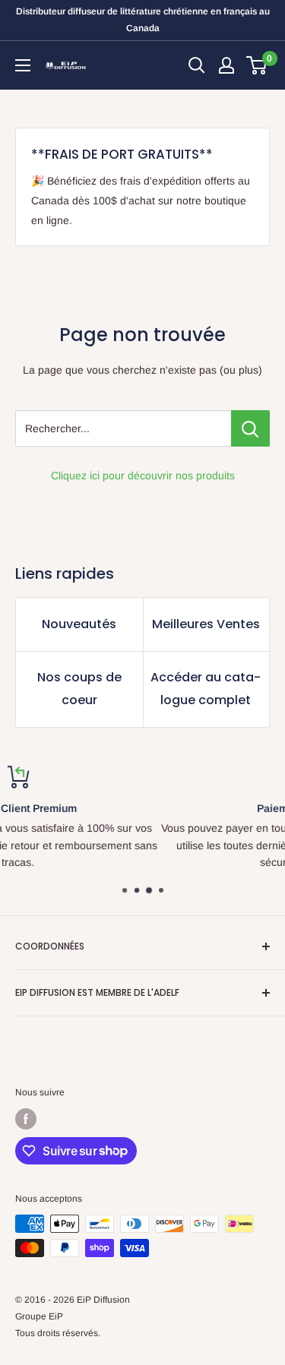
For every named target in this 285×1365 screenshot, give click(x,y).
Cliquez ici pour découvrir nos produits (143, 475)
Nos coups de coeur (79, 688)
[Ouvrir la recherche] (196, 65)
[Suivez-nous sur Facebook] (25, 1119)
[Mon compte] (226, 65)
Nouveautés (79, 624)
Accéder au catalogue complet (205, 688)
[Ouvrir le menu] (22, 65)
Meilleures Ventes (206, 624)
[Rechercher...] (250, 428)
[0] (257, 65)
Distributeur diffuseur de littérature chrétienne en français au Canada (143, 19)
